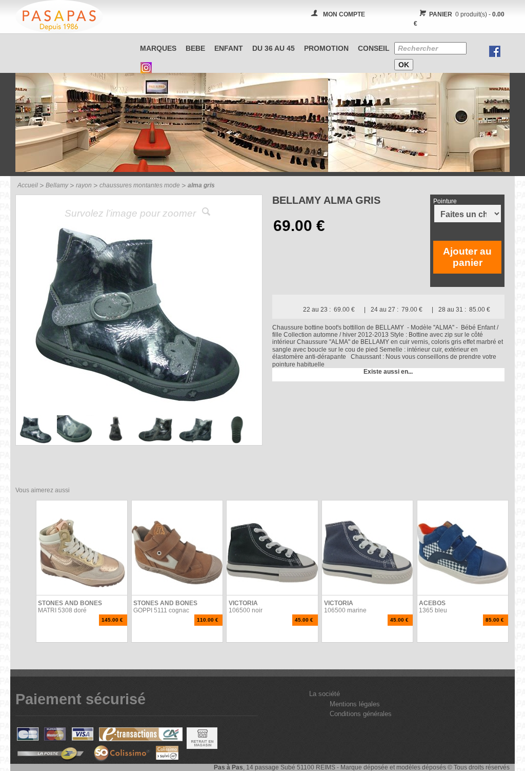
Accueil (27, 185)
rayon (84, 185)
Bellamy (57, 185)
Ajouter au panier (467, 257)
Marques (158, 48)
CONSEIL (374, 48)
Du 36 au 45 (273, 48)
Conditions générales (361, 714)
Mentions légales (355, 704)
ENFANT (228, 48)
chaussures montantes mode (139, 185)
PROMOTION (326, 48)
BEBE (195, 48)
